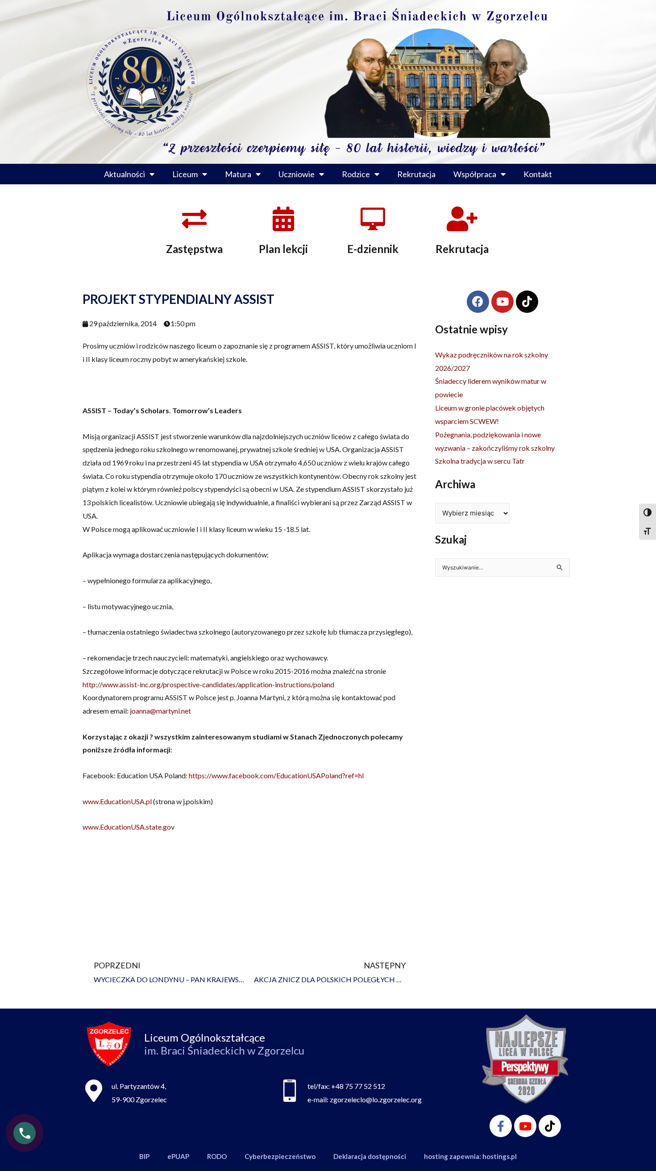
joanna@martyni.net (160, 710)
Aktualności (124, 174)
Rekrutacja (416, 174)
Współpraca (474, 174)
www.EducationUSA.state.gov (128, 826)
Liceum (185, 174)
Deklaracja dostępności (369, 1156)
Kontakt (537, 174)
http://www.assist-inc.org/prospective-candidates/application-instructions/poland (208, 684)
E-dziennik (373, 248)
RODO (217, 1156)
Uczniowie (296, 174)
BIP (144, 1156)
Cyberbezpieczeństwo (280, 1156)
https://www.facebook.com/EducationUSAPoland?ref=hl (276, 775)
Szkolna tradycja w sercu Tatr (480, 461)
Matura (238, 174)
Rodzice (356, 174)
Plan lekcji (283, 248)
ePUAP (178, 1156)
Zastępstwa (194, 248)
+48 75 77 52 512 (358, 1086)
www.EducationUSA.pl (117, 801)
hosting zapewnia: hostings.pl (470, 1156)
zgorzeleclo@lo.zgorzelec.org (376, 1099)
